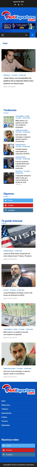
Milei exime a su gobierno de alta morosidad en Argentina (9, 122)
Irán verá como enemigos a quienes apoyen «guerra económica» (9, 136)
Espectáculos (6, 413)
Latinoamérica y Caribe (22, 116)
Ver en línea (33, 35)
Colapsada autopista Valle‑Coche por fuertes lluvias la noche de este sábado (9, 178)
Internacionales (20, 144)
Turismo (4, 421)
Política (6, 290)
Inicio (3, 401)
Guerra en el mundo (21, 130)
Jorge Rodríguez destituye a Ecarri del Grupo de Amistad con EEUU (18, 275)
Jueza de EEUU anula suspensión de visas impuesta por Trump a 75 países (18, 236)
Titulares (14, 75)
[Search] (26, 35)
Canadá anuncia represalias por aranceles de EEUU (9, 149)
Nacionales (19, 171)
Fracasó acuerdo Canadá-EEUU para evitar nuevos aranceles (9, 163)
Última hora (22, 75)
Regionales (6, 75)
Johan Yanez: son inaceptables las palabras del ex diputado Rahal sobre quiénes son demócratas (18, 60)
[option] (18, 122)
